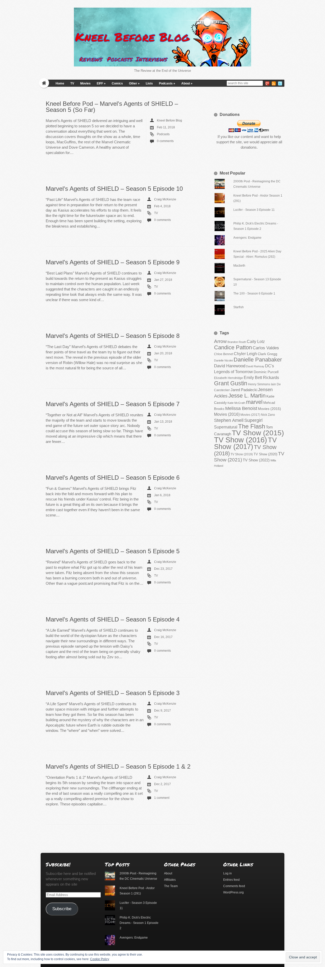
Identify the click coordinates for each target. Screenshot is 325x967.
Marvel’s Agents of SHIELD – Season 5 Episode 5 (113, 551)
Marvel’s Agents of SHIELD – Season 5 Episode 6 (113, 477)
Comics (117, 83)
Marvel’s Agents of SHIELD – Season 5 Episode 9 (113, 262)
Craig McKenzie (165, 199)
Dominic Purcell (266, 372)
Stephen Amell (228, 420)
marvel (254, 402)
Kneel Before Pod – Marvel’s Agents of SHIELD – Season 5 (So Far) (112, 106)
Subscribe (61, 908)
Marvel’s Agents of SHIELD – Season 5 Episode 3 (113, 692)
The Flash (251, 426)
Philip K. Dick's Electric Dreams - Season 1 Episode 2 (139, 923)
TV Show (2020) (265, 454)
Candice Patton (233, 347)
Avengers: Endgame (247, 237)
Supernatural (225, 427)
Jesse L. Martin (247, 395)
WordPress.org (233, 892)
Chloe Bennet (223, 354)
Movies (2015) (269, 409)
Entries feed (231, 880)
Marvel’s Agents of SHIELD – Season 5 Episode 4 (113, 619)
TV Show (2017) (245, 443)
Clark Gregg (267, 354)
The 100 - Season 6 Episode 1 (254, 293)
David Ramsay (255, 366)
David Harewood (229, 366)
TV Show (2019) (242, 454)
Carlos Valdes (266, 347)
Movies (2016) (227, 414)
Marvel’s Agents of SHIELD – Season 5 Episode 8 (113, 335)
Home (60, 83)
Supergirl (253, 420)
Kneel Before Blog (169, 120)
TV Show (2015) (258, 433)
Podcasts (167, 83)
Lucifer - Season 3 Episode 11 (254, 210)
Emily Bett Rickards (261, 377)
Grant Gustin (230, 383)
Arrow (220, 341)
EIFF (101, 83)
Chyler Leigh (245, 354)
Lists (149, 83)
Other (134, 83)
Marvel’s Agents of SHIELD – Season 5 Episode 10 (114, 188)
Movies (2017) (250, 415)
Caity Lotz (256, 341)
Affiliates (170, 880)
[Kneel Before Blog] (162, 37)
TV (72, 83)
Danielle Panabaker (258, 359)
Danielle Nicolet (223, 360)
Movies (85, 83)
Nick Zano (268, 415)
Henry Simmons (259, 384)
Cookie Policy (99, 959)
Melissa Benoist (241, 408)
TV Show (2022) (256, 460)
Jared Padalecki (244, 390)
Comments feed (234, 886)
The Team (171, 886)
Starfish (238, 307)
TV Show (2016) (240, 440)
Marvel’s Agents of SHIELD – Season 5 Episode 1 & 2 (118, 766)
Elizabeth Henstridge (228, 378)
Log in (227, 873)
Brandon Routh (237, 341)
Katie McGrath (236, 402)
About (186, 83)
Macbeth (239, 265)
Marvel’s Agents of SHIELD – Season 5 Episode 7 (113, 404)
